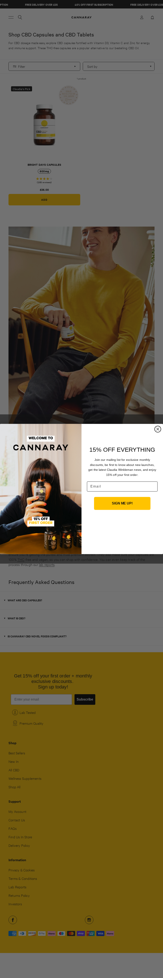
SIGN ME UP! (122, 503)
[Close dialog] (158, 429)
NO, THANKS (122, 523)
